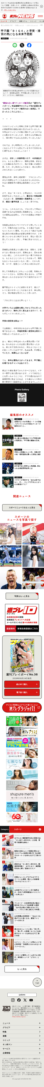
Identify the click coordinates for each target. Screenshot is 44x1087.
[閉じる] (41, 6)
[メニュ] (40, 16)
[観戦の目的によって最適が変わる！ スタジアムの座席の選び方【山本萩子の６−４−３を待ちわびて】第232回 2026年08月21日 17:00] (11, 534)
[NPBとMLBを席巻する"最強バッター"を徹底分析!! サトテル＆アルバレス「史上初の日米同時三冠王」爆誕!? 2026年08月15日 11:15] (11, 556)
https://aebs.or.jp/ (19, 1016)
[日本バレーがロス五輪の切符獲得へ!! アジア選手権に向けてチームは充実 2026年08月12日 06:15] (33, 578)
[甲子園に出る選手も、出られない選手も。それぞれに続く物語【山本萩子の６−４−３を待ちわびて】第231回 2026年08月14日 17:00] (33, 556)
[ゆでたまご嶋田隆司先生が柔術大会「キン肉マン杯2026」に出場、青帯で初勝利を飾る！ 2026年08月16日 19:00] (33, 534)
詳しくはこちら (10, 10)
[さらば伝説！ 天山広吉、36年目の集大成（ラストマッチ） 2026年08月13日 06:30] (11, 578)
